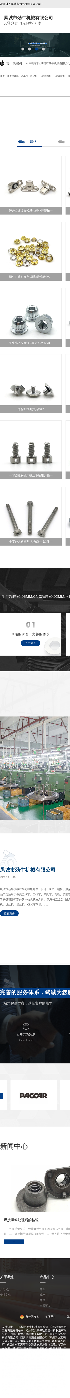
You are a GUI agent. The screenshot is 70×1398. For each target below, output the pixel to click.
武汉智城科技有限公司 (50, 1362)
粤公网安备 (32, 1316)
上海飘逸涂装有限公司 (36, 1369)
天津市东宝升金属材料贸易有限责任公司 (28, 1365)
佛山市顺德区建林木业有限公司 (28, 1334)
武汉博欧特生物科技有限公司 (21, 1351)
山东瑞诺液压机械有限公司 (50, 1348)
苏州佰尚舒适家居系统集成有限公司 (25, 1379)
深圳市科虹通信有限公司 (27, 1387)
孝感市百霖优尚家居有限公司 (46, 1376)
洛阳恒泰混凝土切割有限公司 (32, 1341)
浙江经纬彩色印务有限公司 (36, 1383)
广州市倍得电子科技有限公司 (27, 1390)
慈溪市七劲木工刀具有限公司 (38, 1358)
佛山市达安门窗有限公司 (32, 1355)
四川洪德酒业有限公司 (33, 1337)
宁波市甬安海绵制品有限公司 (29, 1394)
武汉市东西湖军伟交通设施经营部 (27, 1344)
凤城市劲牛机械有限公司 (33, 1326)
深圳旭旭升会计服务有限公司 (43, 1372)
